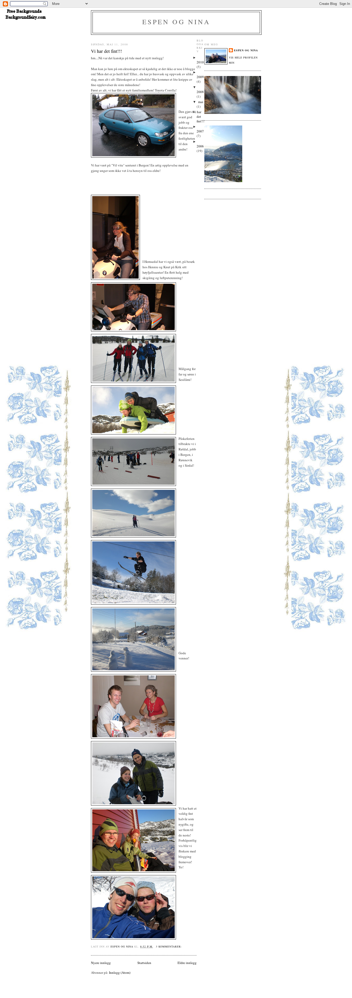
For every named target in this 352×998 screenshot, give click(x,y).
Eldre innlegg (187, 962)
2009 (200, 76)
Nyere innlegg (101, 962)
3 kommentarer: (169, 946)
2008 (200, 91)
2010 (200, 62)
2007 (200, 131)
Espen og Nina (176, 21)
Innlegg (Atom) (119, 972)
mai (200, 101)
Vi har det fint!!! (106, 51)
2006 (200, 146)
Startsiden (144, 962)
